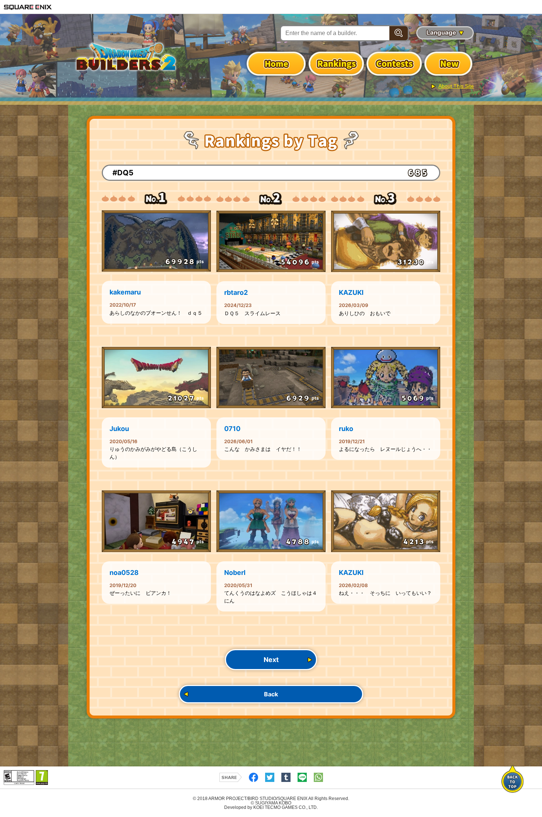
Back (271, 694)
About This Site (456, 86)
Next (271, 659)
